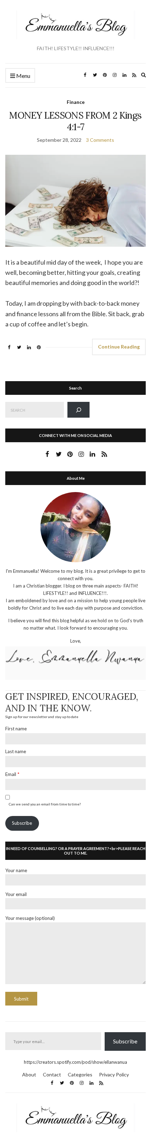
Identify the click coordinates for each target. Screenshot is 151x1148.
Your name (16, 870)
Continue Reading (119, 347)
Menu (22, 75)
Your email (16, 894)
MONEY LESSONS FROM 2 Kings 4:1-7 (75, 121)
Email (10, 774)
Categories (80, 1074)
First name (16, 728)
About (29, 1074)
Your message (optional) (30, 918)
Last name (15, 751)
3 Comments (100, 140)
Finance (76, 102)
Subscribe (22, 823)
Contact (52, 1074)
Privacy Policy (114, 1074)
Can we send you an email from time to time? (45, 804)
